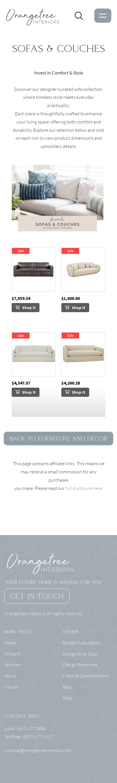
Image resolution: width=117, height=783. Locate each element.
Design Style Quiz (80, 654)
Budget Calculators (81, 643)
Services (12, 664)
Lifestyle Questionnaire (85, 675)
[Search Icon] (79, 16)
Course (11, 687)
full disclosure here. (84, 488)
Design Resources (80, 664)
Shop (68, 698)
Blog (67, 687)
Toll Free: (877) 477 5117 (28, 737)
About (10, 675)
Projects (12, 654)
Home (10, 643)
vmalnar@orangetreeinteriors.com (37, 750)
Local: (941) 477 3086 (25, 728)
